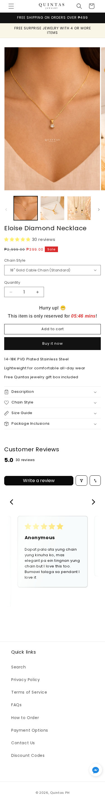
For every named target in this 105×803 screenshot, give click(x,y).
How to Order (25, 717)
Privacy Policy (25, 679)
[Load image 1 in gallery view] (26, 208)
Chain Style (14, 260)
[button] (11, 6)
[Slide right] (99, 209)
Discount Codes (28, 755)
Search (18, 667)
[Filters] (81, 480)
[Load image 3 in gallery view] (79, 208)
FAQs (16, 705)
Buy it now (52, 343)
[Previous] (13, 502)
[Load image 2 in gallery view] (52, 208)
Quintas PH (59, 792)
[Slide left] (6, 209)
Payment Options (29, 730)
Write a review (39, 480)
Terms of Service (29, 692)
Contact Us (23, 743)
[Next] (92, 502)
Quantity (12, 282)
